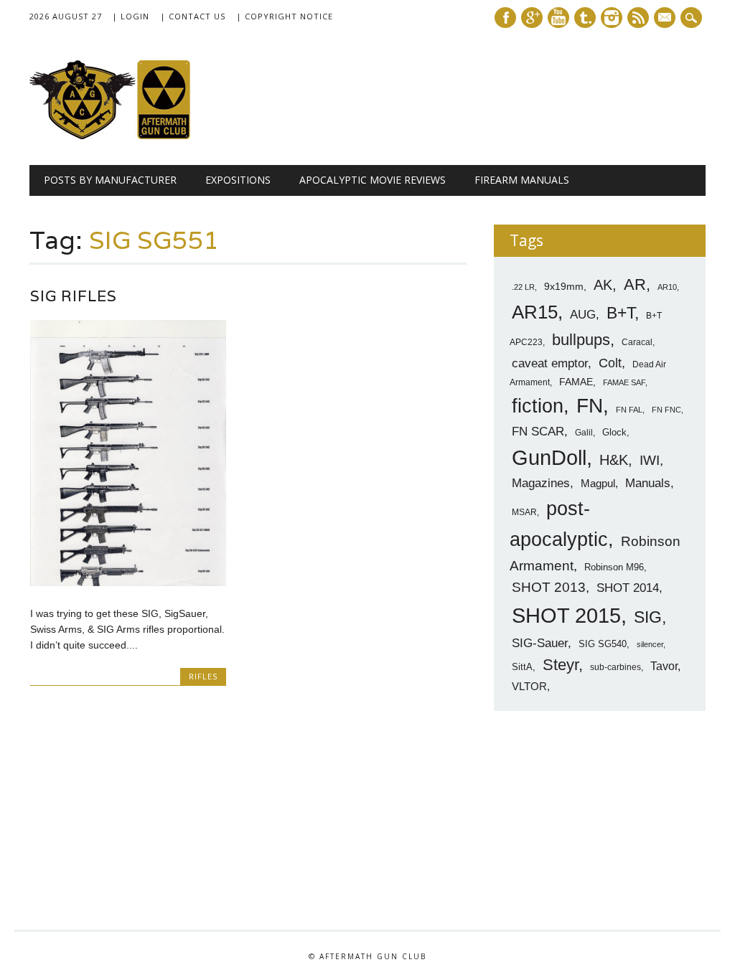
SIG (648, 617)
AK (603, 285)
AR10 (667, 287)
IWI (650, 460)
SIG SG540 (603, 644)
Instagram (611, 17)
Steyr (561, 665)
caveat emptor (550, 363)
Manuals (647, 483)
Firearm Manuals (521, 180)
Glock (614, 432)
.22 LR (523, 287)
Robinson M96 (614, 567)
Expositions (238, 180)
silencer (650, 644)
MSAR (524, 512)
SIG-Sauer (540, 643)
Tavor (664, 666)
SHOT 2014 (627, 588)
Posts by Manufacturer (110, 180)
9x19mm (564, 286)
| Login (130, 16)
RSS (638, 17)
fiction (537, 406)
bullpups (581, 340)
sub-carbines (615, 667)
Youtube (558, 17)
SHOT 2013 (549, 587)
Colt (610, 363)
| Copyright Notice (284, 16)
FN (589, 405)
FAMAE (576, 381)
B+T (621, 312)
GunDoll (549, 457)
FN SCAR (538, 431)
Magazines (541, 483)
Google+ (532, 17)
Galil (584, 433)
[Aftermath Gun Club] (137, 135)
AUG (583, 314)
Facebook (505, 17)
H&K (613, 459)
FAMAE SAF (624, 382)
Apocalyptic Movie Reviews (372, 180)
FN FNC (666, 409)
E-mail (666, 18)
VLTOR (529, 686)
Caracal (637, 342)
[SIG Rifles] (128, 582)
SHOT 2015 (566, 615)
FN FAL (629, 409)
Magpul (598, 483)
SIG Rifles (73, 296)
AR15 (535, 312)
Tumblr (585, 17)
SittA (522, 666)
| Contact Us (192, 16)
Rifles (203, 676)
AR (635, 284)
